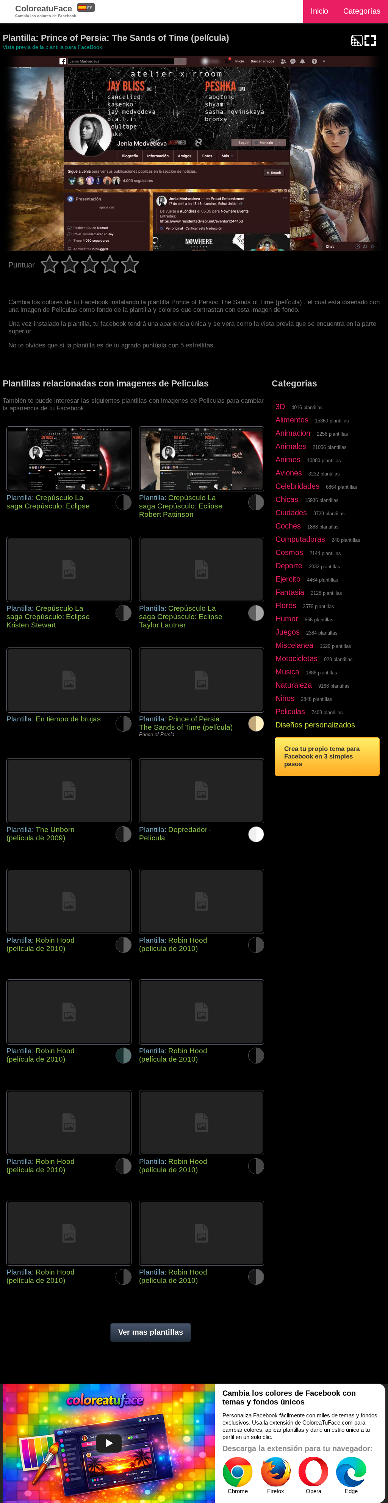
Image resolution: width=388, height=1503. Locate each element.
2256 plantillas (332, 434)
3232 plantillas (324, 474)
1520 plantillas (335, 646)
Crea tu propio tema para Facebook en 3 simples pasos (322, 756)
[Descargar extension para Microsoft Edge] (351, 1472)
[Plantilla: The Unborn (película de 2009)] (68, 790)
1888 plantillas (323, 527)
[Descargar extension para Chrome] (237, 1472)
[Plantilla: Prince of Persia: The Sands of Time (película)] (201, 680)
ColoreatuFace (45, 11)
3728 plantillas (329, 513)
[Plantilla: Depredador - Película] (201, 790)
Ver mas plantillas (150, 1332)
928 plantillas (338, 659)
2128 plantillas (326, 593)
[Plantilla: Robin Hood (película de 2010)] (68, 901)
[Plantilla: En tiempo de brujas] (68, 680)
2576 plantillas (318, 606)
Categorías (361, 11)
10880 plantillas (324, 460)
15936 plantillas (322, 500)
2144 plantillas (325, 553)
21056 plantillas (330, 447)
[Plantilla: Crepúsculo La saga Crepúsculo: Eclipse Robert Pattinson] (201, 458)
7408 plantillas (327, 712)
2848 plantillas (316, 699)
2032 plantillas (324, 566)
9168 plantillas (334, 686)
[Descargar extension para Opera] (313, 1472)
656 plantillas (319, 619)
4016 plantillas (307, 407)
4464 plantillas (322, 580)
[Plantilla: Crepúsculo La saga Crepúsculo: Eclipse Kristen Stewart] (68, 569)
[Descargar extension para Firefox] (275, 1472)
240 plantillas (346, 540)
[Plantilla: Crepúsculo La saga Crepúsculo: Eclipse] (68, 458)
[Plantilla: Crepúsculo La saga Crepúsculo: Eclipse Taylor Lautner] (201, 569)
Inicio (319, 11)
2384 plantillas (322, 633)
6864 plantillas (341, 487)
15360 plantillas (332, 421)
